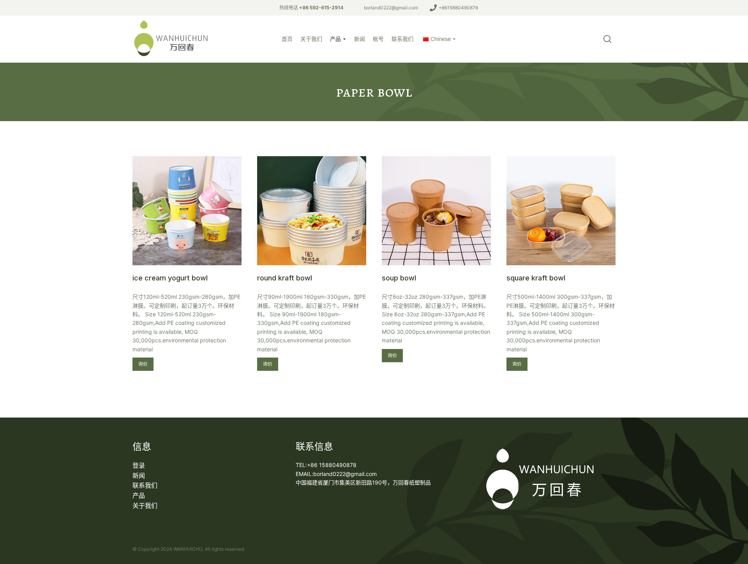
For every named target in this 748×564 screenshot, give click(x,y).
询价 (143, 364)
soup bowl (399, 278)
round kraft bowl (284, 278)
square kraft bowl (535, 278)
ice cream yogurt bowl (170, 278)
